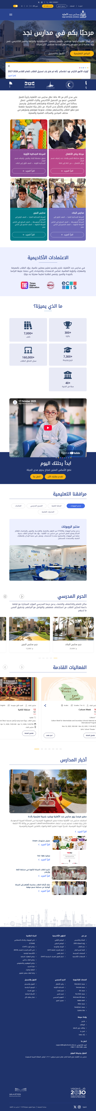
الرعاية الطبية (56, 505)
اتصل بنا (80, 6)
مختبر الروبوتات (75, 505)
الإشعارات (72, 6)
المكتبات (18, 505)
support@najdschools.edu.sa (66, 1045)
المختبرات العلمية (48, 511)
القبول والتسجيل (56, 53)
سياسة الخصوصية (41, 1107)
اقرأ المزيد (11, 75)
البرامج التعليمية (82, 53)
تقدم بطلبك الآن (48, 6)
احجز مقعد (49, 735)
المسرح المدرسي (36, 505)
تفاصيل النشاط (29, 733)
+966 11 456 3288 (76, 1047)
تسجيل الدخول (61, 6)
